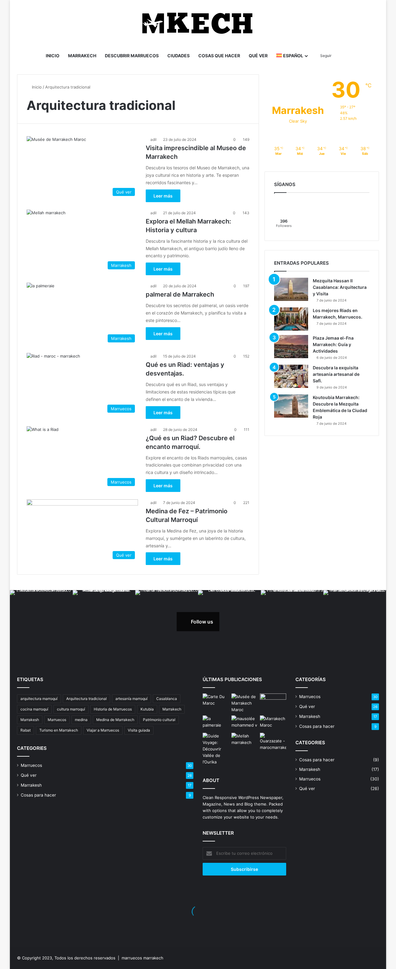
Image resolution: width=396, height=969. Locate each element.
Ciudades (178, 55)
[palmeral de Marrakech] (216, 722)
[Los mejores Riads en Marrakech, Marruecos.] (291, 319)
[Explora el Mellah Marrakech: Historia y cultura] (244, 740)
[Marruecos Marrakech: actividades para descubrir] (273, 722)
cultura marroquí (71, 709)
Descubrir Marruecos (132, 55)
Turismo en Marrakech (58, 730)
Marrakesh (29, 719)
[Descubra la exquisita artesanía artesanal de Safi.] (291, 376)
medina (81, 719)
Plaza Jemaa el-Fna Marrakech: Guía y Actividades (333, 344)
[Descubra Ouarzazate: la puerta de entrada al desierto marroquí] (273, 742)
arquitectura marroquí (39, 698)
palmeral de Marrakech (180, 294)
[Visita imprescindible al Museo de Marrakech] (244, 703)
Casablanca (166, 698)
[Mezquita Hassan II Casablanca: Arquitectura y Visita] (291, 289)
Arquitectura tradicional (86, 698)
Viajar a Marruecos (103, 730)
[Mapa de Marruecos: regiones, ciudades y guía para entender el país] (216, 700)
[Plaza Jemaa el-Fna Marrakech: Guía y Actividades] (291, 346)
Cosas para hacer (38, 795)
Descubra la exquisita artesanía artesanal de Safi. (336, 374)
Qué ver (258, 55)
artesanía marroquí (131, 698)
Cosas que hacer (219, 55)
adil (153, 139)
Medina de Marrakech (115, 719)
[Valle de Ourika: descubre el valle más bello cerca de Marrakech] (216, 749)
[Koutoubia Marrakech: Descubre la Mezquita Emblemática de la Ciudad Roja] (291, 406)
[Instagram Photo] (41, 621)
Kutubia (147, 709)
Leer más (163, 195)
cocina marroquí (34, 709)
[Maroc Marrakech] (198, 23)
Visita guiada (139, 730)
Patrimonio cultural (159, 719)
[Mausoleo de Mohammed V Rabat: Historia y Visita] (244, 722)
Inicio (52, 55)
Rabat (25, 730)
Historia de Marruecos (113, 709)
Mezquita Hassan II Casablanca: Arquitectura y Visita (340, 287)
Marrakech (82, 55)
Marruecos (57, 719)
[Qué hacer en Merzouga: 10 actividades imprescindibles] (273, 700)
